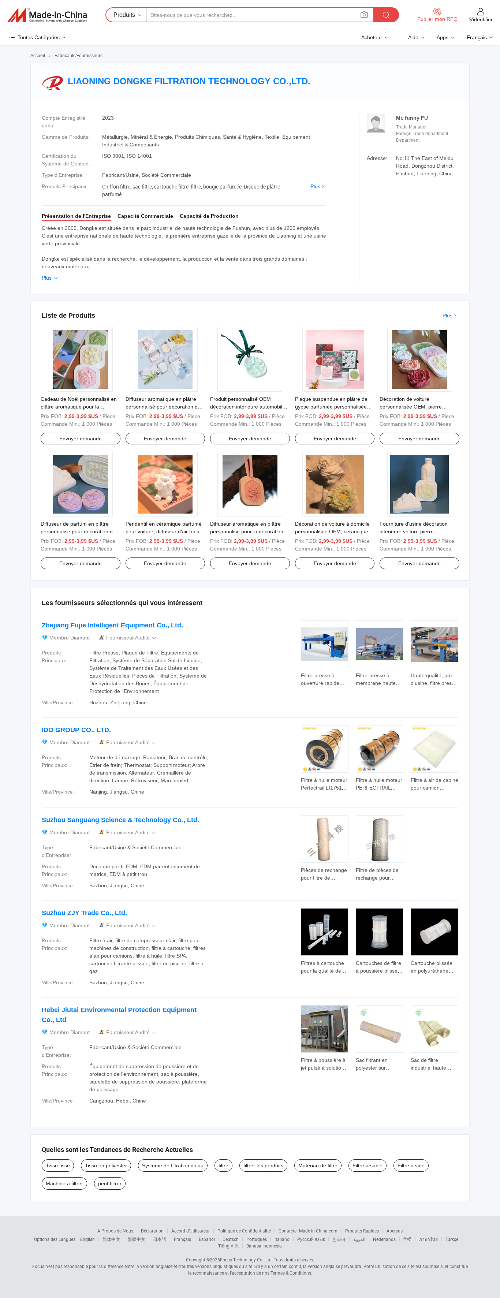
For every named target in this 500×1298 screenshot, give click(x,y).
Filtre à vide (411, 1165)
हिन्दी (407, 1239)
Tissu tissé (58, 1165)
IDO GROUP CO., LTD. (76, 730)
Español (207, 1239)
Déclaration (152, 1231)
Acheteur (371, 37)
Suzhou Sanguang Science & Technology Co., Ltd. (120, 820)
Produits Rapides (362, 1231)
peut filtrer (110, 1183)
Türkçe (451, 1239)
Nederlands (384, 1239)
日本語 (159, 1239)
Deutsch (231, 1239)
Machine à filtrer (64, 1183)
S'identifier (481, 19)
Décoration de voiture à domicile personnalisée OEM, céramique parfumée (332, 531)
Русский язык (311, 1239)
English (87, 1239)
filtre (223, 1165)
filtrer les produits (263, 1165)
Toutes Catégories (39, 37)
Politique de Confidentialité (244, 1231)
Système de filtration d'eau (173, 1165)
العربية (359, 1239)
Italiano (282, 1239)
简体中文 (111, 1239)
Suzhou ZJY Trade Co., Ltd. (84, 913)
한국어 (339, 1239)
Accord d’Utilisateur (190, 1231)
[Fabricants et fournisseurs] (47, 15)
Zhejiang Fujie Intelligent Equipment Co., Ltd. (112, 625)
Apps (442, 37)
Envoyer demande (80, 438)
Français (182, 1239)
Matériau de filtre (317, 1165)
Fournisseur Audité (131, 638)
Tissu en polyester (106, 1165)
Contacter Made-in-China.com (308, 1231)
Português (256, 1239)
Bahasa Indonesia (264, 1246)
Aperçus (395, 1231)
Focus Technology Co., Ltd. (246, 1259)
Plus (315, 186)
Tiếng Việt (228, 1246)
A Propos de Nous (115, 1231)
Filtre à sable (367, 1165)
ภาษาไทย (428, 1239)
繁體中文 (136, 1239)
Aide (413, 37)
